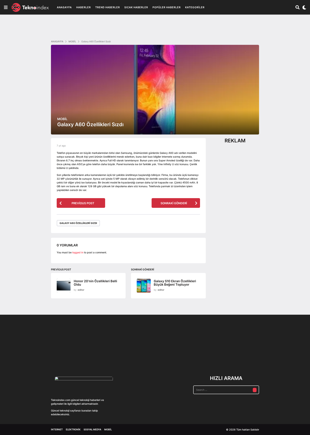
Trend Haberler (107, 7)
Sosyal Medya (92, 429)
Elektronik (73, 429)
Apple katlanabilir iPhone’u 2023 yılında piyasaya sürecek (248, 356)
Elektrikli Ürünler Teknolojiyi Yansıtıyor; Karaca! (104, 356)
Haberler (83, 7)
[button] (6, 7)
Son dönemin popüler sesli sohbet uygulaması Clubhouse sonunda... (69, 356)
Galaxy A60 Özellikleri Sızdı (78, 223)
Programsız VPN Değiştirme (141, 348)
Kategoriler (195, 7)
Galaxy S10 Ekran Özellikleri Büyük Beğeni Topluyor (175, 282)
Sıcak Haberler (136, 7)
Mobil (62, 119)
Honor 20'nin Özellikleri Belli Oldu (95, 282)
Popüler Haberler (166, 7)
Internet (57, 429)
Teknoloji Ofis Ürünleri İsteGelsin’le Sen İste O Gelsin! (177, 356)
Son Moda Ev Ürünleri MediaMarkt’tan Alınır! (212, 355)
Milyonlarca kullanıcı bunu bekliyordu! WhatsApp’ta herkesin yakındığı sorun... (284, 356)
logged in (77, 252)
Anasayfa (64, 7)
